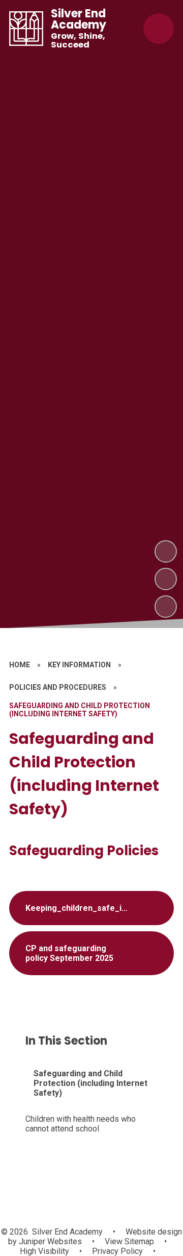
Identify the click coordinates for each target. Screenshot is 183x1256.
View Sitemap (129, 1241)
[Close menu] (158, 28)
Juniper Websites (49, 1241)
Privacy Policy (117, 1251)
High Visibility (44, 1251)
